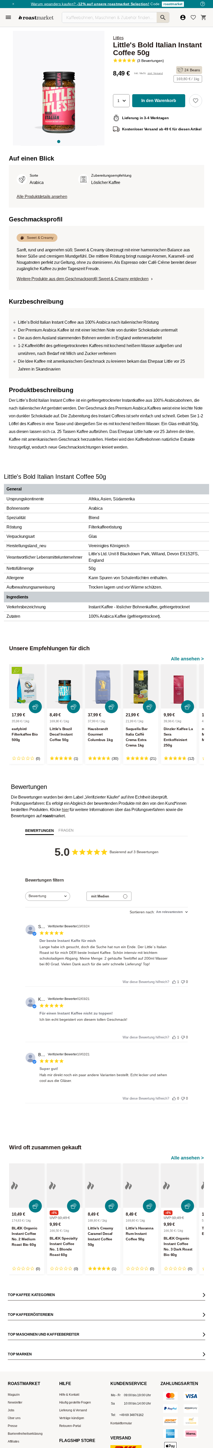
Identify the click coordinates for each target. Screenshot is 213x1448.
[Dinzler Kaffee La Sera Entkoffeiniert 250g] (178, 686)
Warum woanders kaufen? (90, 4)
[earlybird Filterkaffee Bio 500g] (26, 686)
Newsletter (15, 1402)
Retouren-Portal (70, 1426)
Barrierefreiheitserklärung (25, 1434)
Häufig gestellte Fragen (75, 1402)
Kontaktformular (121, 1423)
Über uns (14, 1418)
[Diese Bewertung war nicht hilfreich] (183, 980)
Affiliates (13, 1441)
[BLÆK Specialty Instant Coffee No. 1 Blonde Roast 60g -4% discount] (64, 1185)
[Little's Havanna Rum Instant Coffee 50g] (140, 1185)
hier (65, 809)
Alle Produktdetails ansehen (42, 196)
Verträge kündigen (71, 1418)
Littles (118, 38)
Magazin (14, 1394)
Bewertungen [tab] (39, 830)
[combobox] (47, 896)
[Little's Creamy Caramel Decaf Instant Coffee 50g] (103, 1185)
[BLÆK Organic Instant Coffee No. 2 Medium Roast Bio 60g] (26, 1185)
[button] (121, 100)
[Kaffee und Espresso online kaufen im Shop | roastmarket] (36, 17)
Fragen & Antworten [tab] (66, 831)
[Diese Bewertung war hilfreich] (174, 981)
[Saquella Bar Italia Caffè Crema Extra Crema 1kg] (140, 686)
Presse (12, 1426)
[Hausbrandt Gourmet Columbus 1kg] (103, 686)
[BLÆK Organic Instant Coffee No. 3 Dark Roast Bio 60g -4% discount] (178, 1185)
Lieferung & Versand (73, 1410)
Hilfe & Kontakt (69, 1394)
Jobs (11, 1410)
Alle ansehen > (187, 658)
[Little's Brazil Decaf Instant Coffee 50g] (64, 686)
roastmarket (172, 4)
